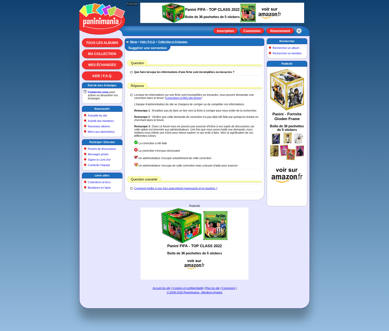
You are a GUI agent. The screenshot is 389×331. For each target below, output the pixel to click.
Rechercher (287, 41)
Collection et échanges (173, 41)
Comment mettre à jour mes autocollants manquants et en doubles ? (175, 188)
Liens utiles (102, 175)
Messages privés (98, 154)
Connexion (251, 31)
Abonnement (280, 31)
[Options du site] (299, 31)
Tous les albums (102, 43)
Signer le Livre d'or (99, 159)
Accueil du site (161, 288)
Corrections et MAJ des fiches (183, 98)
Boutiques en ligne (99, 187)
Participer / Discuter (102, 142)
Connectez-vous (98, 92)
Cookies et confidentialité (187, 288)
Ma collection (102, 54)
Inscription (225, 31)
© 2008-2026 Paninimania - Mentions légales (194, 292)
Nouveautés (102, 108)
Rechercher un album (286, 48)
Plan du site (212, 288)
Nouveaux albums (99, 126)
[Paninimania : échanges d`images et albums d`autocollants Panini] (102, 29)
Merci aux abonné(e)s (101, 131)
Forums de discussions (102, 149)
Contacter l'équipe (99, 165)
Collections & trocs (99, 182)
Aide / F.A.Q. (102, 76)
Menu (133, 41)
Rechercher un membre (287, 53)
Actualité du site (97, 115)
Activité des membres (101, 121)
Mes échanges (102, 65)
